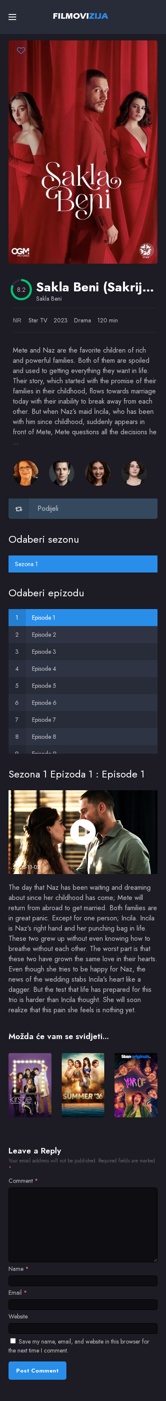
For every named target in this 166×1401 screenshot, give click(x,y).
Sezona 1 (26, 564)
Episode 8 (44, 736)
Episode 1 (43, 617)
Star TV (38, 320)
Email (18, 1292)
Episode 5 (44, 685)
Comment (23, 1180)
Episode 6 (44, 702)
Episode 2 (44, 634)
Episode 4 (44, 668)
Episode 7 (44, 719)
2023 (61, 320)
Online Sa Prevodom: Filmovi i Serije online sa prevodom (80, 16)
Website (18, 1316)
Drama (82, 320)
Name (19, 1268)
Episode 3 (44, 651)
